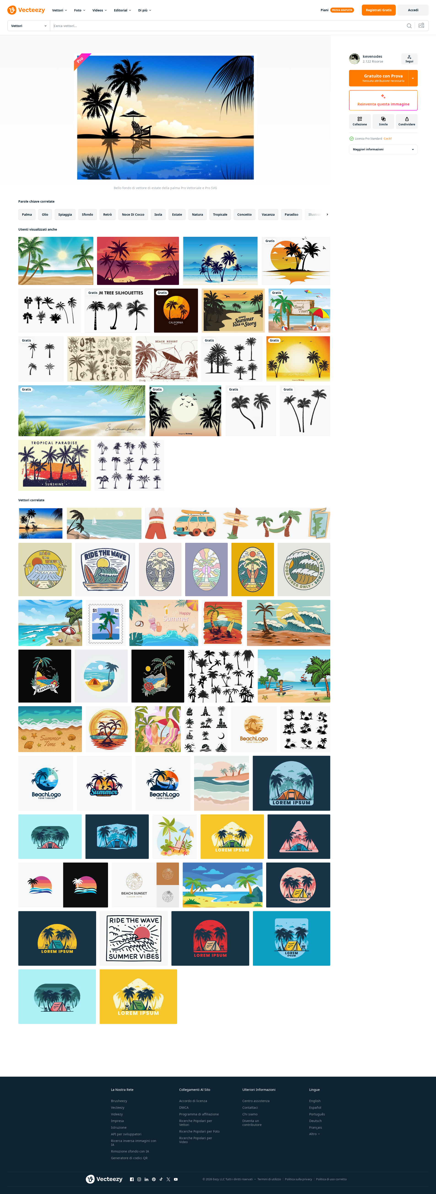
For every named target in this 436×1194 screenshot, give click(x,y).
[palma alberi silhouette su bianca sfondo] (221, 676)
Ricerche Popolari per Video (195, 1140)
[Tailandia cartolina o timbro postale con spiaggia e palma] (106, 623)
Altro (313, 1134)
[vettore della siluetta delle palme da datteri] (232, 359)
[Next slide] (323, 214)
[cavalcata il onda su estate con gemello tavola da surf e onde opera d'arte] (105, 569)
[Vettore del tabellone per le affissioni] (299, 311)
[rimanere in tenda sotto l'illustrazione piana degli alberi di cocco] (291, 783)
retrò (107, 214)
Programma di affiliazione (199, 1114)
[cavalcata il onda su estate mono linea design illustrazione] (134, 938)
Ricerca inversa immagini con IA (133, 1143)
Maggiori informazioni (368, 149)
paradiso (291, 214)
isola (158, 214)
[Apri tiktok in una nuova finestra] (161, 1179)
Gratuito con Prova (383, 78)
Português (317, 1114)
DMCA (184, 1107)
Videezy (117, 1114)
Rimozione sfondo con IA (130, 1151)
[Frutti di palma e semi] (99, 359)
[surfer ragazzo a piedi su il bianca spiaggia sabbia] (294, 676)
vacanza (268, 214)
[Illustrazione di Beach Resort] (167, 359)
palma (27, 214)
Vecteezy (117, 1107)
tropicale (220, 214)
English (315, 1101)
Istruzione (119, 1127)
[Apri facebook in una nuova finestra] (132, 1179)
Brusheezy (119, 1101)
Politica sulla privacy (298, 1179)
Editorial (120, 10)
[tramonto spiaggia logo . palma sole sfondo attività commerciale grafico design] (63, 885)
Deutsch (315, 1121)
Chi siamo (249, 1114)
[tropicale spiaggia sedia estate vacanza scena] (174, 836)
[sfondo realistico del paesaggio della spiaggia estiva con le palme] (55, 261)
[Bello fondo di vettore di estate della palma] (40, 523)
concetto (244, 214)
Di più (142, 10)
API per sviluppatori (126, 1134)
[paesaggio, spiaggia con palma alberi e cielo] (223, 885)
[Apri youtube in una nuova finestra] (176, 1179)
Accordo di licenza (193, 1101)
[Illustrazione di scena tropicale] (220, 261)
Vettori (57, 10)
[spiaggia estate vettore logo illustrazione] (254, 729)
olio (45, 214)
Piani (324, 10)
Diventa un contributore (252, 1123)
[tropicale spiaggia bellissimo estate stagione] (50, 623)
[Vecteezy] (26, 10)
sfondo (87, 214)
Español (315, 1107)
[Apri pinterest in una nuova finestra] (154, 1179)
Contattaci (250, 1107)
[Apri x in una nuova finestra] (168, 1179)
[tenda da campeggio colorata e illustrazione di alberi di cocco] (298, 885)
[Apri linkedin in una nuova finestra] (146, 1179)
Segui (409, 61)
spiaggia (65, 214)
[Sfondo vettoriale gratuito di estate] (233, 311)
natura (197, 214)
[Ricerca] (409, 25)
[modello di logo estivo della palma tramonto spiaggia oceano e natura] (41, 359)
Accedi (413, 10)
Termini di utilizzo (269, 1179)
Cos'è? (388, 139)
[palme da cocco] (250, 410)
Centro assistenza (256, 1101)
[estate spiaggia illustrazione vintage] (157, 676)
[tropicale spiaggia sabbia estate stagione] (50, 729)
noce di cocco (133, 214)
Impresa (117, 1121)
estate (177, 214)
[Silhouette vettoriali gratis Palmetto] (49, 311)
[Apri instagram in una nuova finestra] (139, 1179)
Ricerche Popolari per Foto (199, 1131)
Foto (77, 10)
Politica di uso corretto (331, 1179)
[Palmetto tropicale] (54, 465)
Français (315, 1127)
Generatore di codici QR (129, 1158)
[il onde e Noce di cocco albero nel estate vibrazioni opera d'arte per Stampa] (206, 569)
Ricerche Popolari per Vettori (195, 1123)
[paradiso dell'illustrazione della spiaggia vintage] (44, 676)
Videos (97, 10)
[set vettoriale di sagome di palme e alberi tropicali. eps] (117, 311)
